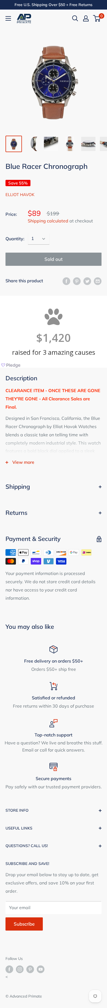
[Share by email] (98, 281)
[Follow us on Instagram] (20, 969)
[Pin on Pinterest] (77, 281)
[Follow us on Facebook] (9, 969)
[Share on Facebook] (66, 281)
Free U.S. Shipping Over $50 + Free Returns (53, 4)
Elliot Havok (20, 194)
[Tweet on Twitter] (87, 281)
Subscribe (24, 924)
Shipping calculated (48, 221)
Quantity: (14, 238)
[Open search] (75, 18)
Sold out (53, 259)
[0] (97, 18)
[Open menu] (8, 18)
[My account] (86, 18)
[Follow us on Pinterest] (30, 969)
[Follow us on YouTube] (40, 969)
